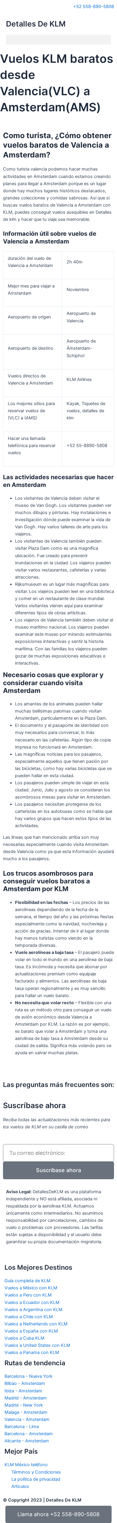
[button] (58, 40)
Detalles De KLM (36, 23)
